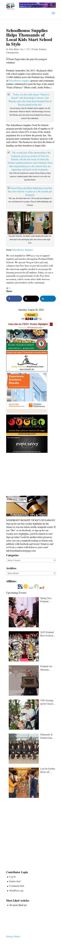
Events (35, 49)
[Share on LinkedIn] (48, 299)
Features (42, 49)
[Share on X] (31, 299)
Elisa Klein (14, 49)
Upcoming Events (16, 593)
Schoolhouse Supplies (19, 80)
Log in (12, 876)
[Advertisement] (28, 474)
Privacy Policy (13, 936)
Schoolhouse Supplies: (22, 249)
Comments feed (16, 885)
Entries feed (14, 881)
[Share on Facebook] (14, 299)
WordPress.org (16, 890)
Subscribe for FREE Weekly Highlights (28, 324)
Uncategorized (12, 52)
